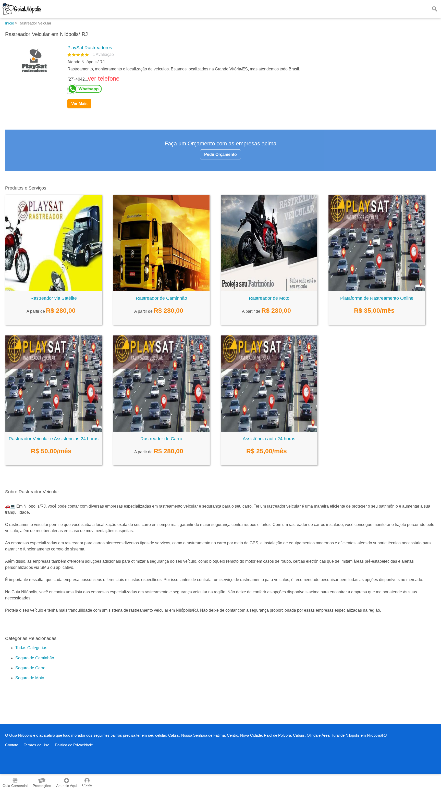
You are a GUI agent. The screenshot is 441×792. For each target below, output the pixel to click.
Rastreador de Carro (161, 438)
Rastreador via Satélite (53, 298)
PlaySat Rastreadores (89, 47)
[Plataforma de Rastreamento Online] (376, 290)
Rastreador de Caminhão (161, 298)
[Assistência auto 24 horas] (269, 430)
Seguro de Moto (29, 678)
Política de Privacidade (74, 745)
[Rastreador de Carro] (161, 430)
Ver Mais (79, 104)
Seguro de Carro (30, 668)
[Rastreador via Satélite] (53, 290)
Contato (11, 745)
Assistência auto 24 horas (269, 438)
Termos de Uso (36, 745)
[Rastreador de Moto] (269, 290)
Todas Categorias (31, 648)
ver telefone (103, 78)
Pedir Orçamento (220, 154)
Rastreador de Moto (269, 298)
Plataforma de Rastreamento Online (376, 298)
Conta (87, 785)
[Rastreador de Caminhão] (161, 290)
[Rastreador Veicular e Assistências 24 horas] (53, 430)
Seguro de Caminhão (34, 658)
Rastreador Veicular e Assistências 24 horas (54, 438)
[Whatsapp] (249, 89)
